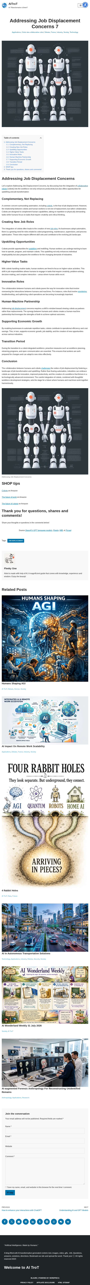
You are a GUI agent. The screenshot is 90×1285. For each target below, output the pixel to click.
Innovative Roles (15, 154)
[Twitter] (12, 1222)
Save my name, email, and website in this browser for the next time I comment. (39, 1187)
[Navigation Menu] (80, 5)
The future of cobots (10, 504)
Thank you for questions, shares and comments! (24, 169)
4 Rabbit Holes (10, 890)
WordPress (54, 1278)
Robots (30, 959)
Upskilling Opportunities (18, 149)
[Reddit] (47, 1222)
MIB (61, 530)
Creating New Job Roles (18, 147)
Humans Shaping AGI (14, 683)
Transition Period (15, 162)
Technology (74, 32)
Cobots (5, 491)
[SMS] (61, 1222)
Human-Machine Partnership (20, 157)
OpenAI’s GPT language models (38, 530)
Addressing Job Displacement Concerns (20, 142)
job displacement (19, 308)
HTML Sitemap (64, 1282)
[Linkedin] (33, 1222)
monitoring (82, 291)
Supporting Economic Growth (20, 159)
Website (8, 1146)
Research (25, 1098)
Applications (16, 32)
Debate (47, 32)
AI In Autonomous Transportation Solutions (26, 953)
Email (8, 1136)
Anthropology (6, 1098)
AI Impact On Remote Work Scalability (23, 746)
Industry (60, 32)
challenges (45, 368)
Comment (10, 1156)
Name (8, 1126)
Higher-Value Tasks (16, 152)
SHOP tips (9, 167)
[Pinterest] (26, 1222)
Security (37, 959)
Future (53, 32)
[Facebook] (5, 1222)
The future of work (9, 497)
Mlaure (34, 1278)
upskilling (33, 249)
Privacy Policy (26, 1282)
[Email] (19, 1222)
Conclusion (13, 164)
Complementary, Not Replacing (21, 144)
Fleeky (56, 530)
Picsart (68, 530)
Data (9, 896)
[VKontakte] (68, 1222)
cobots (49, 206)
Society (66, 32)
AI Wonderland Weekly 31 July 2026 (22, 1025)
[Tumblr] (40, 1222)
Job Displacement (16, 541)
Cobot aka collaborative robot (33, 32)
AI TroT (4, 689)
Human (17, 689)
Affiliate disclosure (46, 1282)
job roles (54, 229)
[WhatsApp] (54, 1222)
